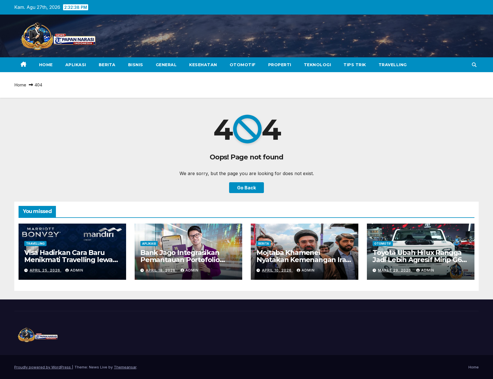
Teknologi (317, 64)
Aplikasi (75, 64)
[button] (474, 65)
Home (46, 64)
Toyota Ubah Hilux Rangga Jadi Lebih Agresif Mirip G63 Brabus (419, 259)
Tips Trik (355, 64)
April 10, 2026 (277, 270)
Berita (107, 64)
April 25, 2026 (45, 270)
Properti (279, 64)
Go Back (246, 187)
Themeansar (125, 367)
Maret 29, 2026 (395, 270)
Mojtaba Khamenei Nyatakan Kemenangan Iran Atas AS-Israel (303, 259)
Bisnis (135, 64)
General (166, 64)
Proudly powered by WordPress (43, 367)
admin (76, 270)
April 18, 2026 (161, 270)
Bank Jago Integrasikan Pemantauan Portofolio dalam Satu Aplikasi (180, 259)
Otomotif (243, 64)
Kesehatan (203, 64)
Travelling (393, 64)
